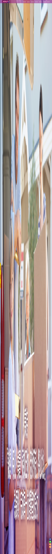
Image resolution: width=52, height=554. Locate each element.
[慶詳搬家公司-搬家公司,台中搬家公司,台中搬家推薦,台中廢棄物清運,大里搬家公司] (6, 2)
